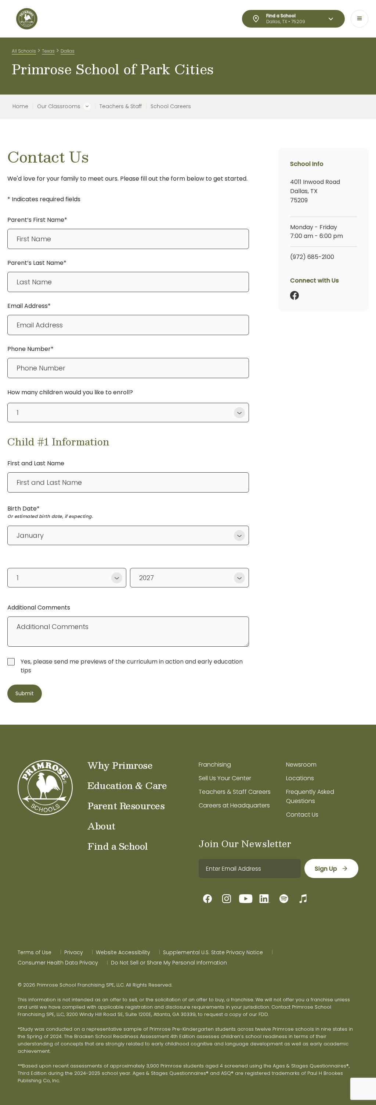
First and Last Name (35, 463)
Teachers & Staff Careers (235, 792)
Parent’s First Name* (37, 220)
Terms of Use (34, 952)
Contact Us (302, 814)
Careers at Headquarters (234, 805)
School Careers (171, 106)
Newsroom (301, 764)
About (101, 825)
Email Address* (29, 306)
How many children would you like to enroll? (70, 392)
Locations (300, 778)
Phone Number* (30, 349)
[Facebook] (294, 295)
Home (20, 106)
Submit (24, 693)
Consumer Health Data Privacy (58, 962)
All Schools (24, 51)
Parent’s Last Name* (36, 263)
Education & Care (127, 785)
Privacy (73, 952)
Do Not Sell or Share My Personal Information (169, 962)
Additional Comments (38, 607)
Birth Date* (23, 508)
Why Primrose (119, 765)
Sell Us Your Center (225, 778)
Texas (48, 51)
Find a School (117, 846)
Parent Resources (125, 805)
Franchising (215, 764)
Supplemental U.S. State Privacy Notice (213, 952)
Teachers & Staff (121, 106)
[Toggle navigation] (359, 18)
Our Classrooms (58, 106)
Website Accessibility (123, 952)
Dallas (68, 51)
